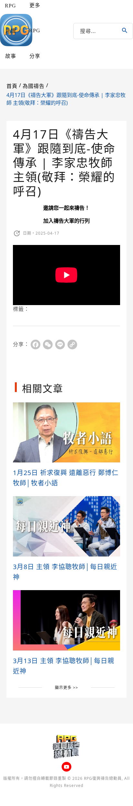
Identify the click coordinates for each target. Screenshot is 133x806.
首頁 (11, 86)
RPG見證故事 (10, 31)
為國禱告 (34, 86)
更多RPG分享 (34, 31)
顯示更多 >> (66, 687)
